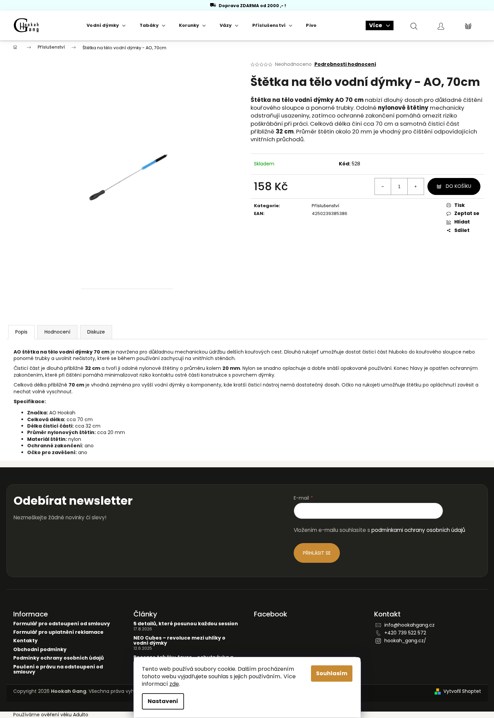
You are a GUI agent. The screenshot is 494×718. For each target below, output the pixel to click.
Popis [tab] (21, 331)
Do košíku (458, 186)
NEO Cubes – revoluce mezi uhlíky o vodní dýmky (179, 640)
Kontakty (25, 640)
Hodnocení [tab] (57, 331)
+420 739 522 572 (405, 632)
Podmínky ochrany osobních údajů (58, 658)
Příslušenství (325, 205)
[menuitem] (106, 25)
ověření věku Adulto (64, 714)
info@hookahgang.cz (409, 625)
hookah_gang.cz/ (405, 640)
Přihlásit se (317, 553)
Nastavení (163, 701)
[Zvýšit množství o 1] (415, 186)
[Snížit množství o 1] (383, 186)
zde (174, 684)
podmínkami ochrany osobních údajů (418, 530)
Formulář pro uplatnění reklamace (58, 632)
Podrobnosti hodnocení (345, 64)
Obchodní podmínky (40, 649)
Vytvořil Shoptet (462, 691)
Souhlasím (331, 673)
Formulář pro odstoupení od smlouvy (61, 623)
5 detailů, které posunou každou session (185, 623)
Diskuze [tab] (96, 331)
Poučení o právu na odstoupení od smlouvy (58, 669)
